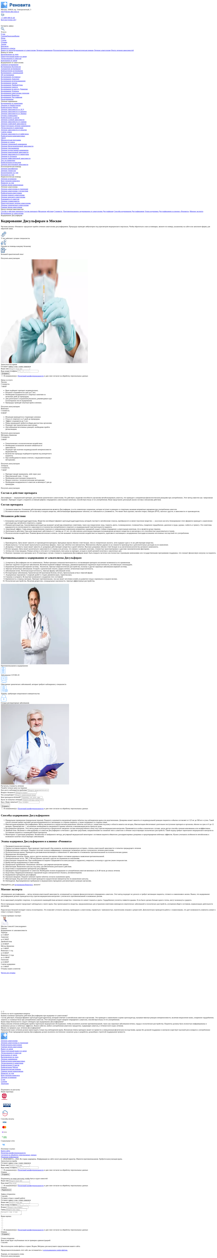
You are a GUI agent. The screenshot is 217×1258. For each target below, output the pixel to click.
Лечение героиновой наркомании (14, 144)
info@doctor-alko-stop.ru (10, 12)
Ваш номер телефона (9, 371)
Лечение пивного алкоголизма (13, 195)
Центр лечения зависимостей (122, 50)
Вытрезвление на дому (10, 54)
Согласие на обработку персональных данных (19, 1155)
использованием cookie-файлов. (55, 1250)
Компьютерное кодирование (12, 71)
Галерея (4, 36)
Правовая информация (9, 1157)
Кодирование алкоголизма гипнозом (15, 93)
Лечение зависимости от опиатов (14, 130)
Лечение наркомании (44, 50)
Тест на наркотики (8, 160)
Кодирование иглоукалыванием (13, 81)
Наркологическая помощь (84, 50)
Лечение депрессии (8, 171)
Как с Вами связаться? (9, 802)
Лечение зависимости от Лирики (13, 113)
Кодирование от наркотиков (12, 103)
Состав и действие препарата (12, 211)
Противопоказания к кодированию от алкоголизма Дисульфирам (88, 211)
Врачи (17, 36)
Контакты (4, 46)
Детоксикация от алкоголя (11, 58)
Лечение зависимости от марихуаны (15, 154)
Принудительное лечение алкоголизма (16, 203)
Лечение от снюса (8, 142)
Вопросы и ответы (8, 48)
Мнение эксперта (196, 211)
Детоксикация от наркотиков (12, 128)
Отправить (5, 373)
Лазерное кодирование (9, 65)
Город (3, 1209)
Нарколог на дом (7, 183)
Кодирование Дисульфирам (11, 97)
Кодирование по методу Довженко (14, 89)
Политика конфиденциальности (13, 1153)
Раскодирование (7, 99)
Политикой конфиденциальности (31, 376)
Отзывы (4, 42)
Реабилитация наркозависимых (13, 136)
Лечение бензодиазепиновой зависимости (17, 146)
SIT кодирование (7, 75)
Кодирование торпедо (9, 87)
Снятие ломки (6, 132)
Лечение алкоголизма (102, 50)
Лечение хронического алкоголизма (15, 205)
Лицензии (11, 36)
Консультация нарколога (10, 181)
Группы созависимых (9, 116)
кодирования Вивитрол (24, 885)
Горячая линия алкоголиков (11, 207)
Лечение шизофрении (9, 169)
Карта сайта (5, 1151)
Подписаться (6, 1190)
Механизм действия (45, 211)
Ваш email (5, 1183)
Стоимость (58, 211)
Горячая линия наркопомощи (12, 185)
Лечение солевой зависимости (12, 120)
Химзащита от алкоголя (10, 199)
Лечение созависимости (10, 201)
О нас (3, 34)
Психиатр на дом (7, 175)
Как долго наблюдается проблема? (14, 790)
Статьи (3, 40)
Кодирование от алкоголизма (24, 50)
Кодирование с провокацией (12, 73)
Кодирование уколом (9, 83)
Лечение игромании (9, 179)
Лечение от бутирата (9, 156)
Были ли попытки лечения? (11, 800)
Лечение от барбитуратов (11, 105)
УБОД (3, 138)
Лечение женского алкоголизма (13, 197)
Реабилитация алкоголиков (11, 193)
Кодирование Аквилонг (10, 79)
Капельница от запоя (9, 60)
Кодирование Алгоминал (10, 77)
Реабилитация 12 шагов (10, 118)
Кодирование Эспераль (10, 91)
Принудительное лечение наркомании (15, 126)
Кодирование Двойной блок (12, 85)
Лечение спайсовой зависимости (13, 124)
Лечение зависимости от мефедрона (15, 134)
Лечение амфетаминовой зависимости (16, 158)
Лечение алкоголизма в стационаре (14, 189)
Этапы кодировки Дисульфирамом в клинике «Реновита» (167, 211)
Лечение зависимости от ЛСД (12, 109)
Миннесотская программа (11, 140)
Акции (3, 44)
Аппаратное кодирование (11, 69)
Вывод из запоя (7, 50)
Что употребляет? (7, 795)
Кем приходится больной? (11, 797)
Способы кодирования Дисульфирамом (129, 211)
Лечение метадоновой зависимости (14, 164)
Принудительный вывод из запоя (14, 56)
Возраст (4, 1207)
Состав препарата (31, 211)
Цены (3, 38)
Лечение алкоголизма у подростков (14, 191)
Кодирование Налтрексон (11, 67)
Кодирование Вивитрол (10, 95)
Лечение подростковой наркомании (14, 150)
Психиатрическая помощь (63, 50)
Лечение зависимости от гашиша (13, 122)
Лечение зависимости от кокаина (14, 111)
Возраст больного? (8, 792)
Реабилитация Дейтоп (9, 107)
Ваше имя (4, 369)
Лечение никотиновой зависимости (14, 152)
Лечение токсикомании (10, 148)
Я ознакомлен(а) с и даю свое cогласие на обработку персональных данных (46, 376)
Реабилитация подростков (11, 162)
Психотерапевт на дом (9, 173)
